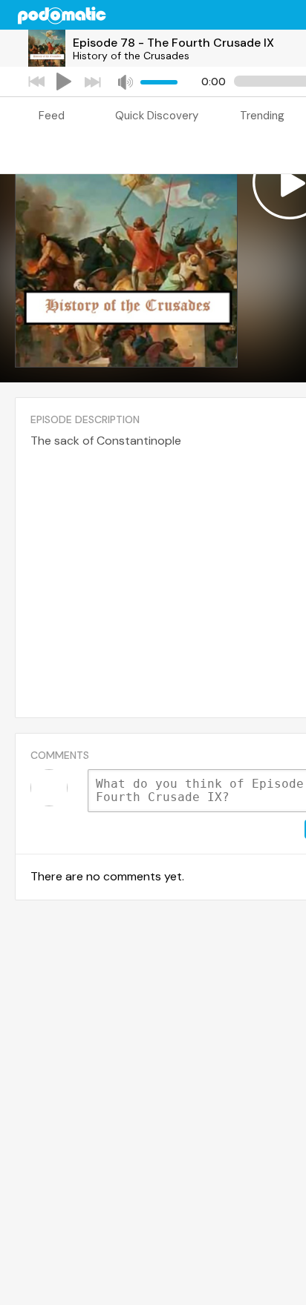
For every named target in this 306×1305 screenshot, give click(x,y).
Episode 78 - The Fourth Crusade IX (173, 42)
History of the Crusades (131, 55)
